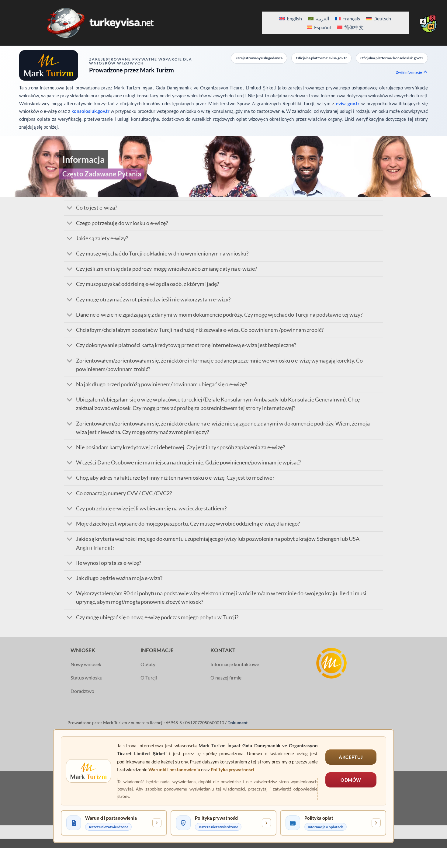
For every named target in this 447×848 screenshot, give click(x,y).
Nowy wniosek (86, 664)
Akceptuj (351, 757)
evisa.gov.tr (347, 103)
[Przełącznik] (70, 208)
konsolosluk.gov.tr (90, 111)
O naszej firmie (225, 677)
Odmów (351, 780)
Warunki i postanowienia (174, 769)
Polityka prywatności (232, 769)
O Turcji (148, 677)
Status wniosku (86, 677)
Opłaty (147, 664)
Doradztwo (82, 691)
